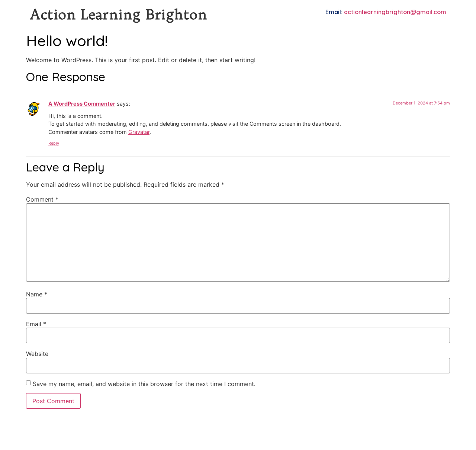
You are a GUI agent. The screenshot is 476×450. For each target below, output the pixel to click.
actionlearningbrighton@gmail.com (395, 12)
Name (36, 294)
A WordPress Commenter (81, 103)
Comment (42, 199)
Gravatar (138, 132)
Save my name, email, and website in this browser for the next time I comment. (144, 384)
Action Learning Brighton (118, 14)
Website (37, 354)
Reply (53, 143)
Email (36, 324)
